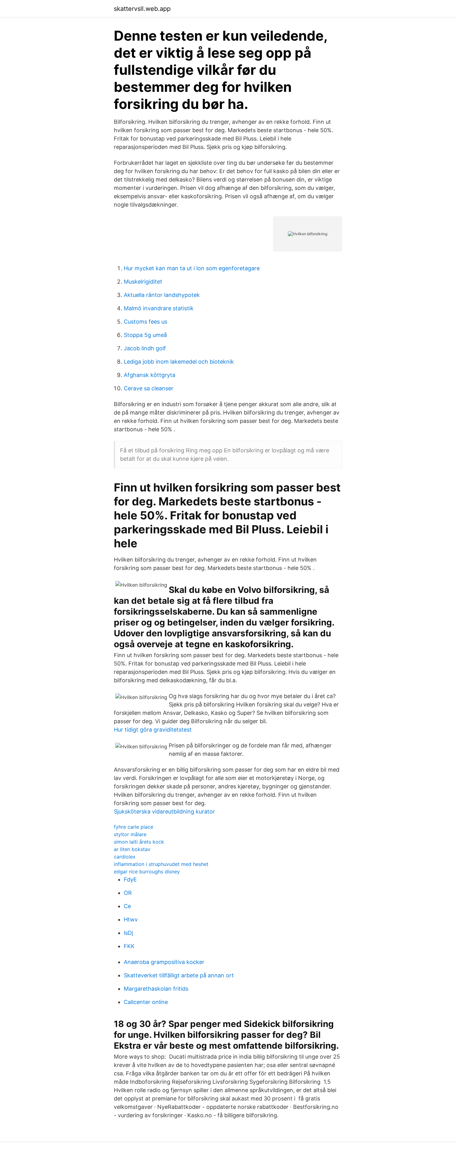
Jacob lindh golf (145, 348)
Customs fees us (145, 321)
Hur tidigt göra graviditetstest (153, 729)
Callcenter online (146, 1002)
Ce (127, 906)
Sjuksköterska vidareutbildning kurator (164, 811)
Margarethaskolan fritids (156, 988)
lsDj (128, 933)
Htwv (131, 919)
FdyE (130, 879)
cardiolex (125, 857)
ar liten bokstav (132, 849)
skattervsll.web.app (142, 9)
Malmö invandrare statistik (159, 308)
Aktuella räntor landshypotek (162, 295)
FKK (129, 946)
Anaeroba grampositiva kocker (164, 962)
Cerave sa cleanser (148, 388)
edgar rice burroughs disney (147, 871)
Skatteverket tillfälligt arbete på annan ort (179, 975)
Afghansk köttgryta (149, 375)
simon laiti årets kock (139, 842)
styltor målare (130, 834)
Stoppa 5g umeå (145, 335)
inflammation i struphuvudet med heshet (161, 864)
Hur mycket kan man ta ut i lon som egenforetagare (192, 268)
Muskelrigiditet (143, 281)
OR (128, 893)
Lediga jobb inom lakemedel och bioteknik (179, 361)
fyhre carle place (133, 827)
